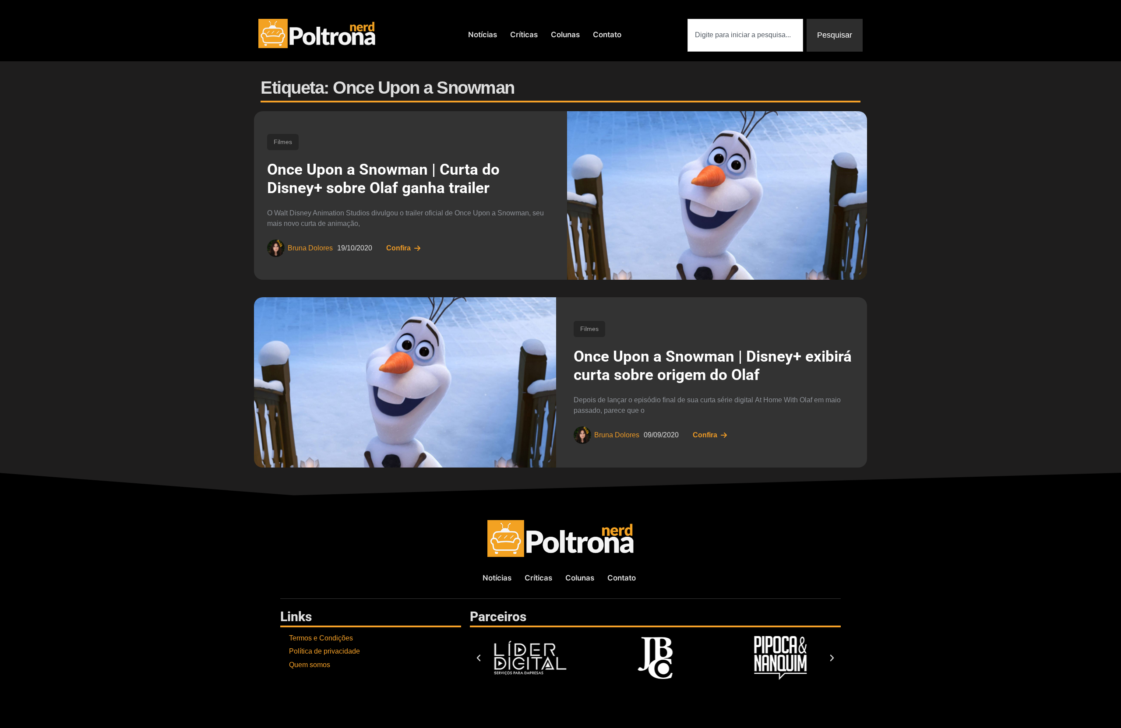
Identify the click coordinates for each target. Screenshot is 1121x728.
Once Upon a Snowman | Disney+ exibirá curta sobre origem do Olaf (713, 366)
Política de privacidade (324, 651)
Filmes (283, 141)
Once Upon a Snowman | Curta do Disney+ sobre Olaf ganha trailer (383, 179)
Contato (607, 34)
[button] (478, 658)
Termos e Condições (321, 638)
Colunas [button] (565, 34)
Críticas (524, 34)
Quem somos (309, 664)
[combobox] (745, 35)
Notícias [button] (482, 34)
